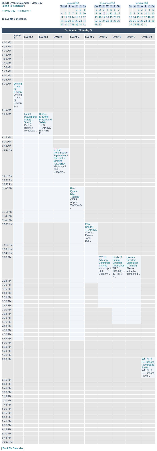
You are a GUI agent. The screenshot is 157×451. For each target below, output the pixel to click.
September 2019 (107, 3)
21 (73, 21)
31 (84, 24)
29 (76, 24)
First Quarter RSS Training (74, 192)
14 (73, 17)
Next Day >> (24, 11)
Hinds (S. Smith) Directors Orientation (118, 261)
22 (76, 21)
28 (73, 24)
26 (65, 24)
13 (69, 17)
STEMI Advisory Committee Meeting (104, 261)
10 (84, 13)
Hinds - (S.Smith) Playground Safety (45, 118)
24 (84, 21)
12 (65, 17)
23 (80, 21)
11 (62, 17)
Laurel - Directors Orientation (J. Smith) (132, 261)
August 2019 (73, 3)
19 (65, 21)
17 (84, 17)
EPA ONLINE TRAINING (91, 227)
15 (76, 17)
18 (61, 21)
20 (69, 21)
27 (69, 24)
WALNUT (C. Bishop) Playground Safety (148, 363)
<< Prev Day (8, 11)
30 (80, 24)
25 (61, 24)
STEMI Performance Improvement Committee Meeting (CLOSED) (61, 157)
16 (80, 17)
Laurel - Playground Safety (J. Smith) (30, 118)
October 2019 (142, 3)
